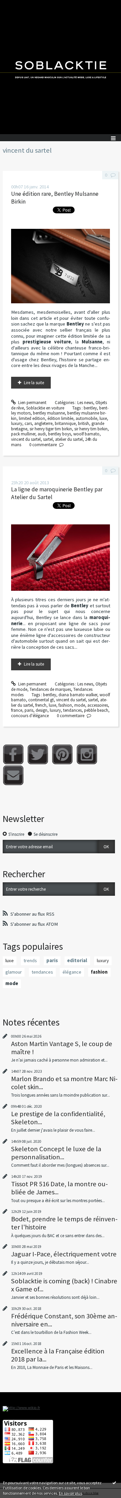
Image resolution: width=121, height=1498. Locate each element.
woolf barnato (86, 434)
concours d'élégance (30, 716)
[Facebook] (13, 754)
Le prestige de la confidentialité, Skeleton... (58, 1117)
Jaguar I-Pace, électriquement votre (64, 1254)
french (40, 705)
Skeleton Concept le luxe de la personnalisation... (56, 1152)
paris (29, 710)
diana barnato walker (77, 695)
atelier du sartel (69, 439)
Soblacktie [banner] (60, 67)
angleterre (43, 423)
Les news (85, 402)
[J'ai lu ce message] (114, 1482)
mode (79, 705)
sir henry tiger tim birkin (51, 429)
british (83, 423)
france (16, 710)
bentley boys (59, 434)
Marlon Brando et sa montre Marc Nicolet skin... (64, 1082)
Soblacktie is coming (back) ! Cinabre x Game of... (64, 1285)
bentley (90, 408)
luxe (103, 418)
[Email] (13, 775)
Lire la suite (34, 383)
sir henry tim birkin (91, 429)
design (41, 710)
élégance (72, 972)
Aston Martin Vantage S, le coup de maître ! (61, 1047)
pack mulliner (23, 434)
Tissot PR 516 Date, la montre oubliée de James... (59, 1188)
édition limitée (60, 418)
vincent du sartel (26, 439)
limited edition (32, 418)
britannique (65, 423)
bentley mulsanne (49, 413)
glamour (13, 972)
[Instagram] (87, 754)
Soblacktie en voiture (45, 408)
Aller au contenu (17, 5)
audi (42, 434)
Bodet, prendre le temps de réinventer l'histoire (64, 1223)
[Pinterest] (62, 754)
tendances (72, 710)
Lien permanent (31, 402)
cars (28, 423)
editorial (77, 960)
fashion (65, 705)
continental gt (41, 700)
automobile (86, 418)
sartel (48, 439)
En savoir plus (70, 1493)
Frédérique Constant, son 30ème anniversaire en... (64, 1320)
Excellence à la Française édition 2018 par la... (58, 1355)
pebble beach (96, 710)
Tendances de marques (50, 689)
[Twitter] (38, 754)
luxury (16, 423)
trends (30, 960)
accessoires (97, 705)
